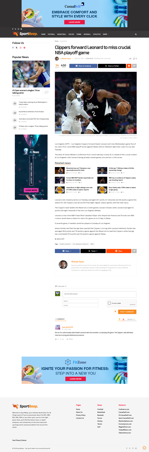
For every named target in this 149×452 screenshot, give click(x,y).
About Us (79, 412)
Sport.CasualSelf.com (126, 418)
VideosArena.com (125, 433)
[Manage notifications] (144, 447)
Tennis (78, 34)
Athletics (97, 34)
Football (51, 34)
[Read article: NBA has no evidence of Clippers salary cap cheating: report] (102, 180)
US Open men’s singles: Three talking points (33, 126)
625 (81, 182)
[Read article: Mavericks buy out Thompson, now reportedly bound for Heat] (60, 170)
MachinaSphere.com (126, 421)
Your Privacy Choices (19, 440)
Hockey (99, 421)
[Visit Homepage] (25, 34)
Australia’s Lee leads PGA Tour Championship (34, 119)
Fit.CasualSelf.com (125, 415)
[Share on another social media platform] (134, 66)
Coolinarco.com (124, 409)
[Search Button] (136, 34)
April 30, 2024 (79, 58)
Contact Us (80, 418)
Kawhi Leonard (65, 244)
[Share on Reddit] (129, 66)
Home (43, 34)
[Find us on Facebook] (12, 29)
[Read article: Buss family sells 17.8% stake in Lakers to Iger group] (102, 189)
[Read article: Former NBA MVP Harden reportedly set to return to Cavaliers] (60, 180)
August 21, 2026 (72, 172)
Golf (98, 427)
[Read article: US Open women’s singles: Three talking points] (31, 74)
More (105, 34)
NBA (92, 244)
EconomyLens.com (125, 424)
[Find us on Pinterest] (21, 29)
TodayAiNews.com (125, 430)
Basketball (61, 34)
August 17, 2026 (72, 192)
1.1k (123, 182)
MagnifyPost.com (125, 427)
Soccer (71, 34)
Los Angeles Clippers (80, 244)
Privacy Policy (80, 415)
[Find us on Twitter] (15, 29)
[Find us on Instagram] (18, 29)
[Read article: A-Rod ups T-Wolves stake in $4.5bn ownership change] (102, 170)
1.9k (123, 172)
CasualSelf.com (124, 412)
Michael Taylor (66, 58)
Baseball (87, 34)
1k (80, 192)
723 (81, 172)
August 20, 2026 (72, 182)
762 (123, 192)
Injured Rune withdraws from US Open (31, 111)
